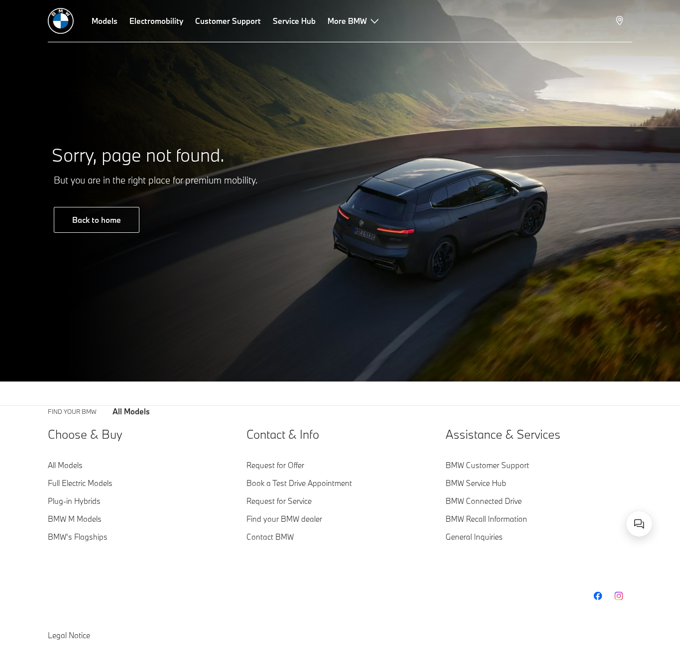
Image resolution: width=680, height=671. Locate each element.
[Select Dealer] (620, 21)
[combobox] (639, 524)
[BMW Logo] (61, 21)
